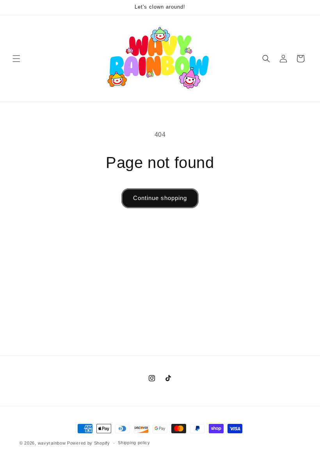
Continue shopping (160, 198)
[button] (16, 58)
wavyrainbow (52, 443)
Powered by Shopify (88, 443)
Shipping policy (134, 442)
